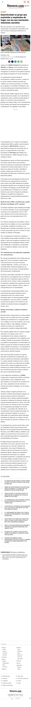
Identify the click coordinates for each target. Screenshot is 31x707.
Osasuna (4, 669)
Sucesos (4, 651)
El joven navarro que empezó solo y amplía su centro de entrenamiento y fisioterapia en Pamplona (17, 514)
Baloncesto (19, 651)
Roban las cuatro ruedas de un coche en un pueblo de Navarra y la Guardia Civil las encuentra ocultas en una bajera (17, 489)
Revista (18, 663)
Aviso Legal (20, 676)
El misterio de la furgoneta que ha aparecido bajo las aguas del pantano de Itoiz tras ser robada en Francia (17, 508)
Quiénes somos (6, 676)
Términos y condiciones (18, 552)
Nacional (19, 661)
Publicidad (5, 680)
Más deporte (20, 658)
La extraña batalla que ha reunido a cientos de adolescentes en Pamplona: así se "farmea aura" (17, 501)
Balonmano (19, 655)
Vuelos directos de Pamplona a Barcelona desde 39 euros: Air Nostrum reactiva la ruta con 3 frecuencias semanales (17, 520)
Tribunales (5, 653)
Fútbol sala (19, 656)
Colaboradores (6, 663)
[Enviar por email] (21, 61)
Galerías (19, 667)
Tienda (19, 683)
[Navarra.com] (15, 5)
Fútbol (18, 649)
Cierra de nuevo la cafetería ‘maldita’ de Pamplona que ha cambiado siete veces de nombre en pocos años (16, 495)
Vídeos (18, 669)
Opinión (3, 659)
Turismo (19, 680)
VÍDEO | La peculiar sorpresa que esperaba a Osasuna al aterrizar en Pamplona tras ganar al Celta (17, 527)
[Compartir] (9, 61)
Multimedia (19, 665)
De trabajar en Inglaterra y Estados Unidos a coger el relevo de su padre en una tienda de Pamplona (17, 482)
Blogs (4, 665)
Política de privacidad (8, 685)
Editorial (4, 661)
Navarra (4, 647)
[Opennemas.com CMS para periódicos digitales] (15, 696)
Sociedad (5, 655)
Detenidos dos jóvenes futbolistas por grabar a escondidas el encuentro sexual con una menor (17, 533)
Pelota (18, 653)
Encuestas (5, 666)
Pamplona (4, 657)
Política (4, 649)
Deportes (19, 647)
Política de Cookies (7, 683)
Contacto (5, 678)
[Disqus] (15, 581)
